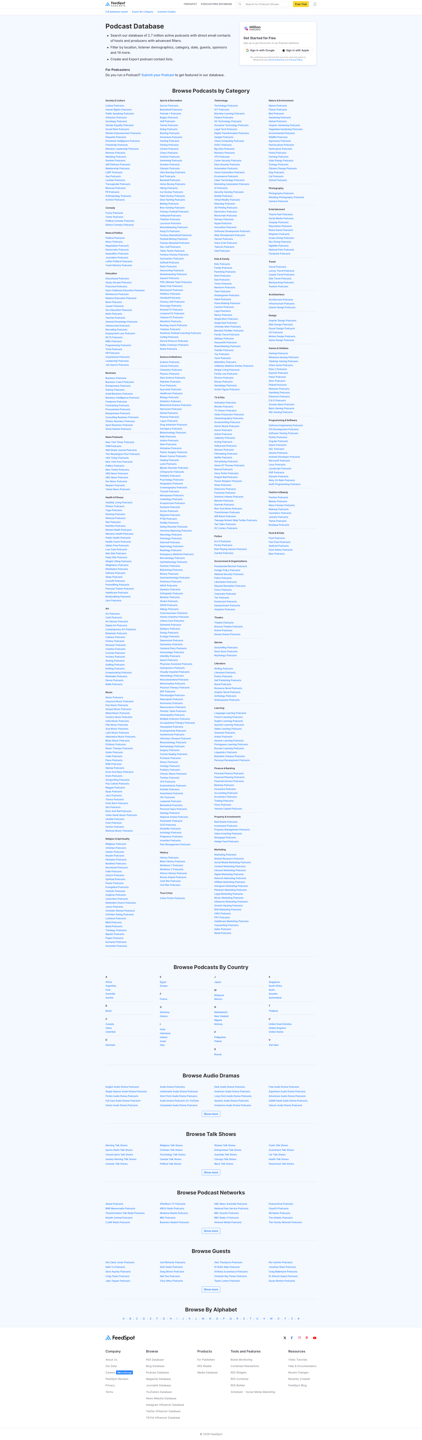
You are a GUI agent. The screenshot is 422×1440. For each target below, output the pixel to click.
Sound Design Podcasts (282, 328)
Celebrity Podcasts (224, 437)
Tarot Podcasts (222, 358)
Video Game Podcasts (281, 365)
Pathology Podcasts (171, 538)
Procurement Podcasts (118, 409)
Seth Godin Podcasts (171, 1266)
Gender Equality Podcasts (120, 125)
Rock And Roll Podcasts (119, 811)
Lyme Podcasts (168, 463)
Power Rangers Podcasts (228, 481)
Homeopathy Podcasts (172, 714)
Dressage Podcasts (170, 305)
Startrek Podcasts (224, 504)
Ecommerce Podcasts (226, 176)
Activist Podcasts (115, 199)
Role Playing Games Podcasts (230, 549)
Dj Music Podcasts (116, 744)
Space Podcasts (169, 660)
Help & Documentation (302, 1366)
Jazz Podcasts (114, 795)
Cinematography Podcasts (228, 418)
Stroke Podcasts (169, 601)
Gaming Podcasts (278, 353)
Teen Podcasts (222, 291)
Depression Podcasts (171, 640)
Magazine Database (158, 1379)
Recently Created (299, 1379)
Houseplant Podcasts (171, 726)
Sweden (273, 993)
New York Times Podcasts (120, 442)
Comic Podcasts (114, 216)
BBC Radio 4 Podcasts (226, 1217)
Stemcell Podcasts (170, 542)
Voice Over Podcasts (225, 242)
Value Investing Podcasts (228, 833)
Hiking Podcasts (169, 188)
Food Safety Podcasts (281, 549)
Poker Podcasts (277, 376)
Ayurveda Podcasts (170, 389)
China (109, 1028)
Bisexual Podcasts (116, 188)
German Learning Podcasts (229, 740)
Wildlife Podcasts (278, 137)
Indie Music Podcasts (117, 721)
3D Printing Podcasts (225, 207)
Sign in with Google (262, 50)
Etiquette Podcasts (116, 137)
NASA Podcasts (168, 585)
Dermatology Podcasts (172, 746)
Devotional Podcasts (117, 867)
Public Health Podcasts (118, 537)
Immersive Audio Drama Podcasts (232, 1105)
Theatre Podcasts (224, 622)
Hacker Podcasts (223, 238)
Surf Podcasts (167, 176)
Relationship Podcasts (118, 168)
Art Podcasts (113, 613)
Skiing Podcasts (169, 129)
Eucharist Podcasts (116, 941)
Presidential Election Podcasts (230, 566)
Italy (162, 1044)
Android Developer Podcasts (284, 456)
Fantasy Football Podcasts (174, 211)
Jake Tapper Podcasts (118, 1280)
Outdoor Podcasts (170, 156)
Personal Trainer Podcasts (120, 588)
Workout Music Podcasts (119, 830)
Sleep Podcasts (114, 576)
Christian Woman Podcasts (120, 910)
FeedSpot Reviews (117, 1379)
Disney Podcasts (223, 381)
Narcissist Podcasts (171, 409)
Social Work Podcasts (117, 129)
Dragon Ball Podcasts (226, 477)
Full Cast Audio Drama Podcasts (123, 1100)
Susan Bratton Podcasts (282, 1280)
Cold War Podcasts (170, 881)
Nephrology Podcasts (171, 546)
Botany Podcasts (169, 573)
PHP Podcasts (276, 472)
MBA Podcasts (114, 341)
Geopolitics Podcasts (117, 253)
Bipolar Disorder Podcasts (174, 467)
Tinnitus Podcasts (170, 777)
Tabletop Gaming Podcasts (283, 361)
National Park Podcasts (281, 249)
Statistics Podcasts (170, 401)
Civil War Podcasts (170, 884)
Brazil (108, 1010)
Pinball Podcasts (278, 384)
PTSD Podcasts (168, 518)
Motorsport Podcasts (171, 290)
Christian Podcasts (116, 847)
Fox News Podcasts (116, 481)
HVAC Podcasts (223, 144)
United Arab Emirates (280, 1024)
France (163, 999)
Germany (165, 1012)
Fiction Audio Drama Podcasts (122, 1096)
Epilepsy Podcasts (170, 628)
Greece (164, 1016)
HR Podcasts (113, 353)
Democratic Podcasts (117, 249)
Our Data (111, 1366)
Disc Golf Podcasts (170, 246)
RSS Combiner (240, 1379)
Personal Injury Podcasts (173, 809)
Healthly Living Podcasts (119, 502)
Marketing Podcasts (225, 854)
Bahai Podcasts (114, 926)
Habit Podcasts (222, 299)
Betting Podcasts (169, 203)
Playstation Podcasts (280, 226)
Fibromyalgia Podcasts (172, 695)
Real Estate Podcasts (226, 821)
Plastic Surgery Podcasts (173, 452)
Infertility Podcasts (170, 656)
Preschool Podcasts (116, 286)
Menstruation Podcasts (172, 683)
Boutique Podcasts (279, 524)
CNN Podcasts (113, 446)
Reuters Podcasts (115, 485)
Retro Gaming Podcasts (281, 408)
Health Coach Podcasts (118, 541)
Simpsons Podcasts (225, 488)
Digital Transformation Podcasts (231, 133)
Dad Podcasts (222, 279)
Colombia (111, 1031)
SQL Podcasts (276, 448)
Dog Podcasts (276, 172)
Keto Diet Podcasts (116, 553)
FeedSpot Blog (297, 1385)
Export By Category (142, 11)
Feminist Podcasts (115, 160)
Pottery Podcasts (115, 641)
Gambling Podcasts (279, 392)
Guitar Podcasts (114, 752)
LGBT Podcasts (114, 172)
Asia (108, 989)
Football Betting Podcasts (174, 238)
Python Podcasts (278, 437)
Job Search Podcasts (117, 364)
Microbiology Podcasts (172, 558)
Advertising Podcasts (226, 461)
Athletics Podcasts (170, 293)
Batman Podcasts (224, 500)
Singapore (274, 982)
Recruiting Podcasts (116, 329)
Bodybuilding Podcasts (118, 596)
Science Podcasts (170, 362)
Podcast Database (157, 1372)
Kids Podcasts (222, 264)
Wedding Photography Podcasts (286, 197)
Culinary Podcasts (115, 637)
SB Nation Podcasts (279, 1213)
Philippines (220, 1037)
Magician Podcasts (279, 234)
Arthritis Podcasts (170, 789)
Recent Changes (298, 1372)
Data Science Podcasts (172, 377)
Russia (218, 1054)
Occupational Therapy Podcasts (177, 722)
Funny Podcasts (114, 212)
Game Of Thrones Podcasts (229, 465)
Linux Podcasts (277, 464)
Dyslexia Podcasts (170, 507)
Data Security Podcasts (227, 164)
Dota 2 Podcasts (278, 369)
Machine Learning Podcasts (229, 113)
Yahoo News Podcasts (118, 489)
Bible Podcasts (114, 922)
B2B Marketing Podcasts (227, 909)
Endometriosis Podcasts (173, 785)
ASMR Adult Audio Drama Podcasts (288, 1100)
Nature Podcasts (278, 105)
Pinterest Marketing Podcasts (230, 889)
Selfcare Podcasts (115, 573)
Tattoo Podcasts (278, 520)
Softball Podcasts (169, 262)
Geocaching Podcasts (172, 270)
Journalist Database (158, 1385)
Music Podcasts (114, 697)
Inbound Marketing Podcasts (230, 870)
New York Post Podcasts (119, 461)
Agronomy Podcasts (280, 140)
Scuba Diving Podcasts (281, 237)
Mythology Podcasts (225, 655)
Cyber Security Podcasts (227, 160)
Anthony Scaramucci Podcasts (231, 1271)
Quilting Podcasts (115, 664)
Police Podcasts (223, 577)
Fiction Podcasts (223, 545)
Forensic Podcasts (170, 565)
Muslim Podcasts (115, 855)
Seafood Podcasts (279, 545)
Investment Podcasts (226, 825)
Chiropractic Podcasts (172, 471)
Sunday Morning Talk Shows (121, 1159)
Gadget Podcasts (223, 137)
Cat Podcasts (276, 176)
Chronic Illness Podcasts (173, 773)
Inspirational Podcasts (118, 356)
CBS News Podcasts (117, 473)
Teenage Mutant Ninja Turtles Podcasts (235, 520)
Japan (217, 982)
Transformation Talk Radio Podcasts (125, 1213)
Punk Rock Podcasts (117, 803)
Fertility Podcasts (169, 522)
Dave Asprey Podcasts (118, 1271)
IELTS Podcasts (114, 337)
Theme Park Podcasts (281, 214)
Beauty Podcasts (278, 501)
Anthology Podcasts (225, 695)
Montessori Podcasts (117, 294)
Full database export (117, 11)
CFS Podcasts (167, 781)
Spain (272, 989)
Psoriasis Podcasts (170, 758)
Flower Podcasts (278, 109)
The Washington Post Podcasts (123, 454)
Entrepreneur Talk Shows (227, 1149)
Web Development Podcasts (229, 235)
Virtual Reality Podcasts (227, 199)
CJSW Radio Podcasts (118, 1222)
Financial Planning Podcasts (229, 777)
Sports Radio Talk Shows (119, 1149)
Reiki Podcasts (168, 436)
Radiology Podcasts (171, 550)
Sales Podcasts (222, 929)
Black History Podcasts (172, 861)
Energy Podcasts (169, 632)
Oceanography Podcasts (173, 487)
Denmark (110, 1044)
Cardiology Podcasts (171, 499)
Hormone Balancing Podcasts (176, 530)
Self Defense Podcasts (118, 164)
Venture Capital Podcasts (228, 808)
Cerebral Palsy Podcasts (173, 648)
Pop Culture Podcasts (117, 783)
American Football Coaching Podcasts (180, 333)
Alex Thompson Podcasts (228, 1262)
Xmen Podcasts (222, 485)
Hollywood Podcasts (225, 445)
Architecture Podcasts (281, 299)
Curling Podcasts (169, 337)
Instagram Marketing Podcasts (231, 885)
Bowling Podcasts (170, 133)
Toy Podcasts (221, 354)
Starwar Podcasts (224, 449)
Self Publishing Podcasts (227, 680)
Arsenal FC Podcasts (171, 309)
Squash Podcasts (169, 278)
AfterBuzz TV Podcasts (173, 1203)
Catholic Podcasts (115, 891)
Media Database (207, 1372)
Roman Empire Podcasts (173, 877)
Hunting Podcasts (169, 140)
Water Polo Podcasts (171, 286)
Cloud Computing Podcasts (229, 140)
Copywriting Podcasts (226, 925)
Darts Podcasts (168, 266)
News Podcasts (114, 241)
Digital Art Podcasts (116, 625)
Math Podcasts (114, 313)
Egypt (163, 982)
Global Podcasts (114, 1203)
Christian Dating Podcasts (120, 914)
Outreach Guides (166, 11)
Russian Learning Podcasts (229, 748)
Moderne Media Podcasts (174, 1213)
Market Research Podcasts (229, 858)
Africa (109, 982)
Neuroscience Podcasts (173, 707)
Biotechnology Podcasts (173, 432)
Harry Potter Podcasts (226, 473)
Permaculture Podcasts (281, 144)
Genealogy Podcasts (225, 385)
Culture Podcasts (115, 105)
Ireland (163, 1037)
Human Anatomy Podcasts (174, 616)
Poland (218, 1041)
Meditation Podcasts (117, 569)
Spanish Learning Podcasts (229, 724)
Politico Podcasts (115, 465)
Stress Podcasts (169, 762)
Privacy (110, 1385)
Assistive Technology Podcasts (231, 125)
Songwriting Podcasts (118, 779)
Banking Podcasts (224, 785)
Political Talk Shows (170, 1163)
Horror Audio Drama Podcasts (122, 1105)
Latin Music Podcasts (117, 732)
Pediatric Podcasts (170, 475)
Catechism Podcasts (117, 898)
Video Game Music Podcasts (121, 815)
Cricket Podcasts (169, 148)
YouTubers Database (159, 1392)
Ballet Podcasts (114, 684)
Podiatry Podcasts (170, 769)
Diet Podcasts (113, 522)
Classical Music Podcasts (120, 701)
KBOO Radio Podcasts (172, 1208)
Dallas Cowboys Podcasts (174, 344)
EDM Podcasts (114, 764)
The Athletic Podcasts (281, 1217)
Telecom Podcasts (224, 246)
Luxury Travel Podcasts (281, 270)
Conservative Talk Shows (119, 1154)
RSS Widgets (239, 1372)
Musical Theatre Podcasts (228, 626)
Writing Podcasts (223, 668)
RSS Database (155, 1359)
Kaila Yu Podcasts (115, 1266)
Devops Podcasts (224, 219)
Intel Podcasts (222, 250)
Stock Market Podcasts (118, 428)
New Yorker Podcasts (117, 469)
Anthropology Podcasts (118, 195)
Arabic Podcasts (223, 736)
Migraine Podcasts (170, 515)
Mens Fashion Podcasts (282, 505)
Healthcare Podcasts (117, 592)
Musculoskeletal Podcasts (174, 679)
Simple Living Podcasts (227, 369)
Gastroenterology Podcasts (175, 577)
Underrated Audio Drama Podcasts (179, 1091)
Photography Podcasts (281, 193)
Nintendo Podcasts (279, 388)
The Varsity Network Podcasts (285, 1222)
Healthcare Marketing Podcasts (231, 921)
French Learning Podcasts (228, 717)
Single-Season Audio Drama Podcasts (126, 1091)
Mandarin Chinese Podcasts (229, 756)
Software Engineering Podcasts (286, 425)
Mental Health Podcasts (119, 529)
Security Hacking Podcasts (229, 192)
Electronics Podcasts (225, 211)
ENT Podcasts (167, 691)
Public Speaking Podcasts (120, 113)
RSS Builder (238, 1385)
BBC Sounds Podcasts (226, 1213)
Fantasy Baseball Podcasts (175, 242)
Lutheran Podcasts (116, 918)
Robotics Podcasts (224, 152)
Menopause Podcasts (172, 495)
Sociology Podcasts (116, 121)
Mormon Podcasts (115, 152)
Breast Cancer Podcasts (173, 456)
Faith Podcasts (114, 871)
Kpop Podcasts (114, 791)
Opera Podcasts (277, 444)
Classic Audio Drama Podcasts (285, 1105)
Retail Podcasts (222, 933)
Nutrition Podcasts (116, 525)
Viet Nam (274, 1044)
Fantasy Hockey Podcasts (174, 254)
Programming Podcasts (118, 345)
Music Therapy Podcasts (119, 748)
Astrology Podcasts (170, 832)
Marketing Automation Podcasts (231, 184)
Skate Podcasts (168, 348)
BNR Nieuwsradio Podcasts (120, 1208)
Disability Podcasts (170, 828)
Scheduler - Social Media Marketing (253, 1392)
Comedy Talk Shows (117, 1163)
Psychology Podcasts (172, 479)
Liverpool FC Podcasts (172, 313)
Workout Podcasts (116, 518)
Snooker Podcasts (170, 164)
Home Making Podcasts (227, 303)
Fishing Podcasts (169, 144)
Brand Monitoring (241, 1359)
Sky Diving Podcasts (280, 241)
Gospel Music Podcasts (118, 709)
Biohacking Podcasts (171, 569)
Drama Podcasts (223, 630)
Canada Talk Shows (170, 1159)
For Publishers (206, 1359)
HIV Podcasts (167, 797)
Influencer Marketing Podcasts (231, 901)
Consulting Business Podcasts (122, 417)
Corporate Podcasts (225, 593)
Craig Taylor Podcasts (118, 1276)
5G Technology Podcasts (228, 121)
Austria (109, 997)
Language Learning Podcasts (230, 713)
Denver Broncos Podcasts (174, 340)
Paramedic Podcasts (171, 820)
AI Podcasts (221, 188)
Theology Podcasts (116, 930)
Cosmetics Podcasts (280, 513)
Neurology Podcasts (171, 534)
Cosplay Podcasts (279, 222)
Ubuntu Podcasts (278, 452)
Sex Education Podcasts (119, 310)
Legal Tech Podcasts (225, 129)
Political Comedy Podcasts (120, 220)
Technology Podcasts (226, 105)
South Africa (275, 985)
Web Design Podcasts (281, 324)
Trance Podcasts (115, 799)
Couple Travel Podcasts (282, 274)
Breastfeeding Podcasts (227, 346)
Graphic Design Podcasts (282, 320)
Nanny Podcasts (223, 314)
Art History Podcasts (117, 621)
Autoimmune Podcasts (172, 734)
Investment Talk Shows (281, 1149)
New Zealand (221, 1016)
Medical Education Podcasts (121, 298)
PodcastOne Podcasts (281, 1203)
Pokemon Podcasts (279, 396)
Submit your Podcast (157, 75)
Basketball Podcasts (171, 109)
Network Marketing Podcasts (230, 878)
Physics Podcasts (170, 373)
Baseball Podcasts (170, 180)
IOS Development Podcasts (284, 429)
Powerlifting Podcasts (117, 584)
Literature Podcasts (225, 672)
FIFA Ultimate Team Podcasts (176, 282)
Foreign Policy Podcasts (227, 570)
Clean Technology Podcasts (229, 180)
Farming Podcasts (278, 156)
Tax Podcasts (221, 597)
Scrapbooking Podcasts (119, 672)
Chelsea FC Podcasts (171, 317)
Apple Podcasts (223, 223)
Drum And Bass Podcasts (120, 771)
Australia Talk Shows (225, 1154)
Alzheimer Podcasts (171, 448)
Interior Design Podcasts (282, 307)
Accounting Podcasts (226, 793)
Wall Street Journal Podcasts (121, 450)
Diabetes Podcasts (170, 381)
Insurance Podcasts (225, 789)
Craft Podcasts (114, 617)
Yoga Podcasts (114, 510)
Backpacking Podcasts (281, 282)
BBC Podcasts (168, 1217)
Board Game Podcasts (281, 230)
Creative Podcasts (116, 648)
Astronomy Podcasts (171, 703)
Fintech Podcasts (223, 117)
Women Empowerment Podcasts (123, 133)
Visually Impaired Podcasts (175, 671)
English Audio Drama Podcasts (122, 1086)
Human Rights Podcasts (119, 109)
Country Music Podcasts (119, 717)
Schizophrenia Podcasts (173, 730)
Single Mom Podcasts (226, 318)
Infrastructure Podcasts (282, 303)
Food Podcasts (277, 538)
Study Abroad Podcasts (119, 282)
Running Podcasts (115, 514)
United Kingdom (277, 1028)
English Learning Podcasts (228, 721)
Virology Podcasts (170, 765)
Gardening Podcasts (280, 117)
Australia (110, 993)
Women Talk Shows (225, 1145)
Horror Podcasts (223, 430)
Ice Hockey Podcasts (171, 192)
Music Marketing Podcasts (229, 897)
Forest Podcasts (277, 152)
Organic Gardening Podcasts (284, 125)
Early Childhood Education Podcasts (125, 290)
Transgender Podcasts (118, 184)
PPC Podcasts (222, 917)
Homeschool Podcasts (118, 325)
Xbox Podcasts (277, 380)
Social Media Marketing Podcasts (232, 862)
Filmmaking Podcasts (226, 453)
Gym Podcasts (113, 600)
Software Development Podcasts (232, 231)
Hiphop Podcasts (115, 767)
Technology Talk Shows (173, 1154)
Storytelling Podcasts (226, 647)
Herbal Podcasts (278, 121)
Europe (163, 985)
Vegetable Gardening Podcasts (286, 129)
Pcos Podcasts (168, 385)
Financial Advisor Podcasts (229, 781)
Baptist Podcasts (115, 934)
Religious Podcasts (116, 843)
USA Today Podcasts (117, 457)
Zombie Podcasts (223, 553)
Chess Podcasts (169, 152)
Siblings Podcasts (224, 338)
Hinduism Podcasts (116, 859)
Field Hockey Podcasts (172, 195)
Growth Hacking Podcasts (228, 905)
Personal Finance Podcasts (229, 773)
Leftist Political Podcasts (119, 261)
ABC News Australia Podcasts (230, 1203)
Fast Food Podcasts (279, 542)
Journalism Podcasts (117, 257)
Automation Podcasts (226, 168)
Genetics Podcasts (170, 589)
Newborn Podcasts (224, 287)
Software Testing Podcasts (283, 433)
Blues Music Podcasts (118, 740)
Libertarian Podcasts (225, 581)
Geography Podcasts (171, 483)
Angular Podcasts (278, 441)
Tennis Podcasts (169, 125)
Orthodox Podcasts (116, 117)
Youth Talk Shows (278, 1145)
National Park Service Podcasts (231, 1208)
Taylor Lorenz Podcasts (227, 1280)
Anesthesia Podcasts (171, 793)
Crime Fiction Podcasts (172, 898)
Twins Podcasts (223, 283)
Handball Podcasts (170, 297)
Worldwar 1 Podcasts (171, 865)
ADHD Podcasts (169, 605)
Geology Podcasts (170, 812)
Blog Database (155, 1366)
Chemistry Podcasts (171, 369)
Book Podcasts (114, 302)
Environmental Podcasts (282, 133)
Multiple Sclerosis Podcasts (175, 718)
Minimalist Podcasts (116, 676)
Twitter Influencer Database (163, 1411)
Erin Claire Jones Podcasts (120, 1262)
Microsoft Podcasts (279, 460)
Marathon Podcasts (170, 321)
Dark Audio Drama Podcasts (229, 1086)
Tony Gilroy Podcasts (171, 1280)
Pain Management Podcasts (175, 844)
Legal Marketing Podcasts (228, 893)
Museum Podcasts (116, 645)
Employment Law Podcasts (120, 333)
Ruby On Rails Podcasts (282, 480)
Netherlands (220, 1012)
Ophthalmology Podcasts (173, 561)
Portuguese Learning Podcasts (231, 744)
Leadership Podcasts (117, 360)
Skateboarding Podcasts (173, 274)
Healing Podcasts (169, 460)
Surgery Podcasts (170, 750)
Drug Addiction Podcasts (173, 424)
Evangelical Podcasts (117, 887)
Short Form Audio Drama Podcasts (178, 1096)
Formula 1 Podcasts (170, 113)
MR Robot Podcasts (225, 516)
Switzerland (275, 997)
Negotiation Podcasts (117, 245)
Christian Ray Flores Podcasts (230, 1276)
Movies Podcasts (223, 406)
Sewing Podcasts (115, 660)
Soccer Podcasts (169, 105)
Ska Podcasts (113, 807)
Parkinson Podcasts (171, 581)
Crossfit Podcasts (115, 580)
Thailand (273, 1010)
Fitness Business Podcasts (120, 421)
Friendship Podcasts (117, 144)
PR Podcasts (113, 192)
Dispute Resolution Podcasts (230, 585)
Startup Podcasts (115, 389)
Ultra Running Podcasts (172, 172)
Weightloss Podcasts (117, 565)
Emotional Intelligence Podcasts (123, 140)
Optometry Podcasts (171, 644)
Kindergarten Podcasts (226, 295)
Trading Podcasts (224, 800)
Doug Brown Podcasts (172, 1271)
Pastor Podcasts (115, 883)
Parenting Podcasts (225, 271)
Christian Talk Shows (171, 1149)
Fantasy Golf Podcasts (172, 301)
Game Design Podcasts (281, 340)
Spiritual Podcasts (115, 879)
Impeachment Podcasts (227, 605)
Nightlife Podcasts (279, 245)
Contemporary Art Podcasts (121, 629)
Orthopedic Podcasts (171, 593)
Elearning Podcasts (224, 203)
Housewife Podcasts (225, 342)
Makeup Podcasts (279, 509)
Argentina (111, 985)
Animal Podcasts (278, 180)
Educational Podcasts (117, 278)
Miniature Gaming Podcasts (284, 357)
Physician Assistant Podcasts (176, 663)
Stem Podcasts (168, 444)
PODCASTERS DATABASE (216, 4)
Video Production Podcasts (229, 414)
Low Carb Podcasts (116, 549)
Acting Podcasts (223, 441)
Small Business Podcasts (119, 393)
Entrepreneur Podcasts (118, 385)
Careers (119, 1372)
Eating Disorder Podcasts (174, 526)
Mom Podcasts (222, 275)
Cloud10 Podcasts (279, 1208)
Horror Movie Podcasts (226, 426)
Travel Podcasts (277, 266)
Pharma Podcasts (169, 416)
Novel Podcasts (222, 684)
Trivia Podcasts (114, 349)
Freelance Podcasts (116, 401)
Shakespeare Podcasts (227, 699)
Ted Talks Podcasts (225, 524)
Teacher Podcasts (115, 317)
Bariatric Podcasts (170, 597)
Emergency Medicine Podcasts (177, 554)
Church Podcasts (115, 875)
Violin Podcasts (114, 756)
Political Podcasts (115, 237)
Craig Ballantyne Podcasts (283, 1271)
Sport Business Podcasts (119, 425)
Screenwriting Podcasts (227, 422)
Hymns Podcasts (115, 826)
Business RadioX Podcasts (174, 1222)
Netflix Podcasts (223, 457)
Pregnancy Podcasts (171, 836)
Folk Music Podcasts (117, 724)
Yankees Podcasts (170, 329)
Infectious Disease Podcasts (175, 738)
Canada (110, 1024)
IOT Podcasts (221, 109)
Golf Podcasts (167, 121)
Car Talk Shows (277, 1154)
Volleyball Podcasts (170, 215)
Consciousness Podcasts (174, 613)
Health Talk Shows (279, 1159)
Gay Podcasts (113, 176)
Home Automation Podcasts (229, 172)
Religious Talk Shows (171, 1145)
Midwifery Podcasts (225, 362)
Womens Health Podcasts (120, 533)
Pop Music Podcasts (117, 705)
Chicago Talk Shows (225, 1159)
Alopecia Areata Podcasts (174, 816)
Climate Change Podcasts (283, 168)
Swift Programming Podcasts (285, 484)
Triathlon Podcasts (170, 219)
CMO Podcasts (222, 913)
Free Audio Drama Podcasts (284, 1086)
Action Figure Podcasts (227, 389)
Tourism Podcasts (278, 286)
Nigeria (218, 1020)
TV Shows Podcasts (225, 410)
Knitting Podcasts (115, 668)
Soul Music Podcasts (117, 728)
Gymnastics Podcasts (172, 258)
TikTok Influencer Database (163, 1417)
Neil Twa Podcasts (170, 1276)
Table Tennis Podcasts (172, 250)
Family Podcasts (223, 267)
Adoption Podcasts (224, 609)
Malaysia (219, 995)
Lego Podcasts (222, 310)
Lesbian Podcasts (115, 180)
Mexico (218, 999)
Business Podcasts (116, 378)
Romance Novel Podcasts (228, 688)
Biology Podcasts (169, 397)
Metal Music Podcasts (118, 713)
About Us (111, 1359)
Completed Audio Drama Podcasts (178, 1105)
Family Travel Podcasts (227, 334)
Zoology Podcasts (278, 164)
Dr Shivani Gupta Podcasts (283, 1276)
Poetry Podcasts (223, 676)
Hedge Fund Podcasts (226, 841)
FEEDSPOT (190, 4)
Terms (109, 1392)
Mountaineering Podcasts (174, 227)
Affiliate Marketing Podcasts (229, 882)
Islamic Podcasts (115, 851)
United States (276, 1031)
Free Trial (301, 4)
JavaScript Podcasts (280, 468)
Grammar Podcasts (224, 732)
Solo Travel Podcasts (280, 278)
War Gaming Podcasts (281, 412)
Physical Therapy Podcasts (175, 687)
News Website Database (161, 1398)
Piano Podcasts (114, 760)
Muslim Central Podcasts (119, 1217)
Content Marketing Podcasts (230, 866)
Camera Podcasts (278, 201)
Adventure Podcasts (171, 137)
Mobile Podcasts (223, 195)
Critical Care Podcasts (172, 620)
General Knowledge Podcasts (122, 321)
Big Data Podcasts (224, 148)
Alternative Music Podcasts (121, 736)
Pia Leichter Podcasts (280, 1262)
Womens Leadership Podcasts (122, 148)
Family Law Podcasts (226, 373)
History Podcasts (169, 857)
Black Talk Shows (223, 1163)
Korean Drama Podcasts (227, 634)
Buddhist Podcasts (116, 863)
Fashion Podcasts (278, 497)
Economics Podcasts (225, 796)
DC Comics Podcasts (225, 528)
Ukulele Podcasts (115, 819)
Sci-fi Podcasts (222, 541)
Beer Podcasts (277, 553)
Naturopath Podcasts (171, 699)
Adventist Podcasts (116, 945)
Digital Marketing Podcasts (229, 874)
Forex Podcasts (222, 804)
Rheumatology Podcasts (173, 742)
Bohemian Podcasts (116, 633)
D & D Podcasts (277, 400)
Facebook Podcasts (279, 253)
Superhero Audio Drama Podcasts (287, 1091)
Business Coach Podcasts (120, 382)
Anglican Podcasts (116, 894)
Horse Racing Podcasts (172, 184)
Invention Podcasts (170, 840)
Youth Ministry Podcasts (119, 265)
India (162, 1029)
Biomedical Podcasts (171, 805)
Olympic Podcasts (170, 168)
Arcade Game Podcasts (282, 404)
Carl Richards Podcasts (172, 1262)
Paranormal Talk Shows (281, 1163)
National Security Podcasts (229, 574)
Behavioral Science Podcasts (175, 405)
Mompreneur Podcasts (118, 413)
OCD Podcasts (168, 824)
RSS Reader (204, 1366)
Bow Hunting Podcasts (172, 207)
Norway (218, 1024)
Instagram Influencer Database (165, 1404)
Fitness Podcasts (115, 506)
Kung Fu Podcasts (170, 231)
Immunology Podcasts (172, 652)
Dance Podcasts (114, 680)
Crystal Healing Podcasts (173, 754)
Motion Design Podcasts (282, 336)
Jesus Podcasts (114, 906)
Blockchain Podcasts (225, 215)
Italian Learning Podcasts (228, 728)
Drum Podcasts (114, 775)
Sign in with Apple (297, 50)
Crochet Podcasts (115, 652)
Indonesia (165, 1033)
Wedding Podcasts (116, 156)
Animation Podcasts (225, 402)
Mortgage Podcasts (225, 837)
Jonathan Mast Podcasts (282, 1266)
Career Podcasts (115, 306)
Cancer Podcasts (169, 365)
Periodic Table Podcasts (173, 711)
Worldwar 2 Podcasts (171, 869)
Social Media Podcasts (281, 218)
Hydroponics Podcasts (172, 667)
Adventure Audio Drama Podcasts (287, 1096)
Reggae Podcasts (115, 787)
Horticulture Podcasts (280, 148)
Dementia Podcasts (170, 624)
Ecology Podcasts (170, 636)
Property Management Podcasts (232, 829)
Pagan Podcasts (114, 938)
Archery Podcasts (115, 656)
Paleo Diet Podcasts (116, 557)
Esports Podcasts (278, 372)
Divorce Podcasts (224, 377)
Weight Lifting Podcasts (119, 561)
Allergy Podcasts (169, 609)
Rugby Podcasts (169, 117)
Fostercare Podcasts (225, 601)
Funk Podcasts (114, 822)
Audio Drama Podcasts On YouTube (179, 1100)
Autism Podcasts (169, 440)
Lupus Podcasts (169, 420)
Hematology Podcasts (172, 675)
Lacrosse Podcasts (170, 223)
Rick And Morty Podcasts (228, 508)
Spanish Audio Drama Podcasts (231, 1100)
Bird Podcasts (276, 113)
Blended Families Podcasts (229, 330)
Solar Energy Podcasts (281, 160)
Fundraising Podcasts (117, 405)
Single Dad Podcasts (225, 322)
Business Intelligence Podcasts (122, 397)
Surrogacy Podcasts (171, 428)
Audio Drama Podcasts (172, 1086)
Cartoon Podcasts (224, 307)
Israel (163, 1041)
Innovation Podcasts (225, 227)
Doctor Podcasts (169, 511)
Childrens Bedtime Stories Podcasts (233, 365)
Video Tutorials (297, 1359)
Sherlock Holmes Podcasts (228, 496)
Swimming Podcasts (171, 160)
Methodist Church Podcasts (121, 902)
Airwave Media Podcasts (228, 1222)
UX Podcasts (276, 332)
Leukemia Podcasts (170, 801)
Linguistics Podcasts (225, 752)
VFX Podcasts (222, 156)
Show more (211, 1114)
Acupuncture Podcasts (172, 503)
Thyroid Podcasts (169, 491)
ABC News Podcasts (117, 477)
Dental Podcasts (169, 412)
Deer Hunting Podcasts (172, 199)
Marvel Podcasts (223, 469)
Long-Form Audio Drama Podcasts (233, 1096)
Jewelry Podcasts (278, 516)
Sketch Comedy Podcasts (120, 224)
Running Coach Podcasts (173, 325)
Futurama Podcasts (225, 492)
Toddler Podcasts (224, 350)
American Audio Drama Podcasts (232, 1091)
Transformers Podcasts (227, 512)
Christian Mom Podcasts (227, 326)
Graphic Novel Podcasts (227, 692)
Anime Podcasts (223, 434)
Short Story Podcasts (226, 651)
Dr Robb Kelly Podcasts (227, 1266)
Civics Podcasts (223, 589)
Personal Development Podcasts (232, 760)
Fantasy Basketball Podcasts (176, 235)
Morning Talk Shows (117, 1145)
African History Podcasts (173, 873)
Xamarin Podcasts (278, 476)
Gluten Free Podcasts (117, 545)
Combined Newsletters (245, 1366)
